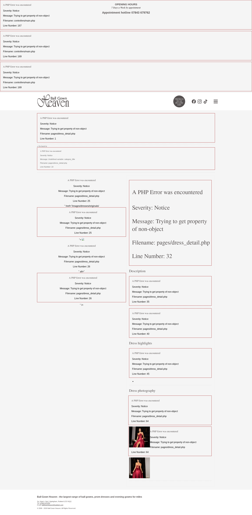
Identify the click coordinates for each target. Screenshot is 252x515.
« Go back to (56, 156)
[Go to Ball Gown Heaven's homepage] (52, 108)
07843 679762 (45, 503)
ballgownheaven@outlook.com (52, 505)
